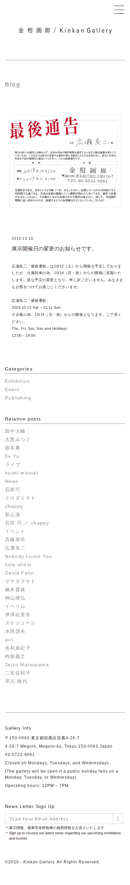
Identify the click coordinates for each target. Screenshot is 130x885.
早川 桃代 (16, 681)
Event (12, 389)
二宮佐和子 (18, 673)
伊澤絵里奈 (18, 614)
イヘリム (15, 606)
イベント (15, 531)
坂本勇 (12, 448)
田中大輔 (15, 431)
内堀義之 (15, 656)
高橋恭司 (15, 539)
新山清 (12, 514)
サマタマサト (20, 581)
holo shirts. (19, 564)
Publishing (18, 397)
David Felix (19, 573)
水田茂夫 (15, 631)
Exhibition (17, 381)
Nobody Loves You (28, 556)
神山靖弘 (15, 598)
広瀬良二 (15, 548)
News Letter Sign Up (30, 806)
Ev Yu (12, 456)
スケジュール (20, 623)
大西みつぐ (18, 439)
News (12, 481)
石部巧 (12, 489)
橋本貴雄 (15, 589)
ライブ (12, 464)
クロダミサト (20, 498)
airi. (10, 639)
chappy (14, 506)
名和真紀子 (18, 648)
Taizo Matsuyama (27, 664)
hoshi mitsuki (21, 473)
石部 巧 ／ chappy (27, 523)
